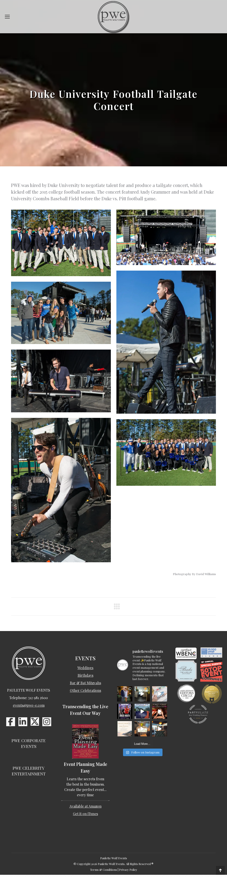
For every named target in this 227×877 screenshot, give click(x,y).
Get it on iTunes (85, 813)
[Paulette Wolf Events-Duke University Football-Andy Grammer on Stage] (61, 381)
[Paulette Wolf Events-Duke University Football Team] (166, 452)
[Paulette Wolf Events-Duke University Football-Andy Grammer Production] (61, 490)
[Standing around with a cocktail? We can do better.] (159, 694)
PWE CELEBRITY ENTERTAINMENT (29, 771)
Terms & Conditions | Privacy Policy (113, 869)
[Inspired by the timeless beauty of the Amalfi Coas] (142, 728)
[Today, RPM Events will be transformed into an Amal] (159, 728)
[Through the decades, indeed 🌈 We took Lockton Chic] (142, 711)
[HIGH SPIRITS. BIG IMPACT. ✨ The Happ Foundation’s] (124, 694)
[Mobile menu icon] (7, 17)
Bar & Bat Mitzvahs (85, 682)
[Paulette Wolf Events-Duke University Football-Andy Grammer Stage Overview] (166, 237)
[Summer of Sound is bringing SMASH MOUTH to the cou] (124, 711)
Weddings (85, 667)
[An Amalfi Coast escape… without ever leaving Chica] (124, 728)
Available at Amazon (85, 806)
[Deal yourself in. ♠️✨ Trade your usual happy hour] (159, 711)
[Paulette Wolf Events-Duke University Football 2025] (61, 313)
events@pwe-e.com (29, 705)
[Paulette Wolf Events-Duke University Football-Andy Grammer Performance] (166, 342)
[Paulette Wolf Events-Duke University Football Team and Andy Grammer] (61, 243)
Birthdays (85, 675)
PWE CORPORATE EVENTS (29, 743)
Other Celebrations (85, 690)
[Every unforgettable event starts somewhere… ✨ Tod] (142, 694)
